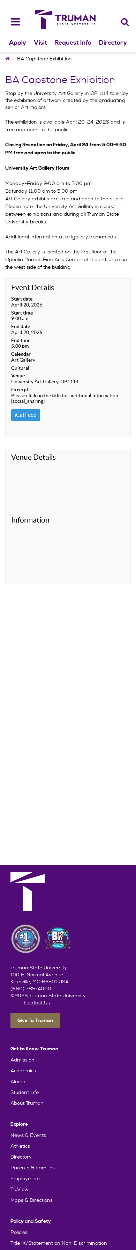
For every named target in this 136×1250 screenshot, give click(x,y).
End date (20, 326)
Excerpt (19, 389)
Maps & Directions (31, 1200)
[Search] (125, 22)
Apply (17, 43)
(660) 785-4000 (30, 988)
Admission (22, 1060)
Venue (18, 375)
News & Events (28, 1135)
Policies (19, 1232)
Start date (21, 299)
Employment (25, 1178)
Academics (23, 1070)
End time (20, 340)
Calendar (21, 354)
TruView (19, 1189)
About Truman (27, 1103)
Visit (40, 43)
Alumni (18, 1081)
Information (30, 520)
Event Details (32, 287)
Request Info (72, 43)
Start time (22, 313)
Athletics (20, 1146)
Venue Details (33, 457)
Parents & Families (32, 1167)
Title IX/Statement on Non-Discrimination (58, 1243)
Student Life (24, 1092)
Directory (113, 43)
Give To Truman (35, 1021)
